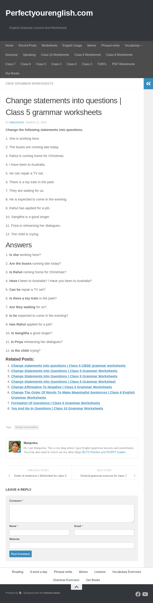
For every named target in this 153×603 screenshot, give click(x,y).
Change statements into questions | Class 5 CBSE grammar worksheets (68, 366)
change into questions (26, 427)
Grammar (11, 54)
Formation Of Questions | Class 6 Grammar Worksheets (55, 403)
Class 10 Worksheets (55, 54)
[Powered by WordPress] (20, 593)
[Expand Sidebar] (148, 83)
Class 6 (26, 64)
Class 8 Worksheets (119, 54)
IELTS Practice (91, 452)
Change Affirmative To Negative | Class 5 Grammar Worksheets (61, 387)
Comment (16, 500)
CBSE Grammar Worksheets (30, 83)
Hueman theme (52, 592)
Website (14, 539)
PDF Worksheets (123, 64)
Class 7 (10, 64)
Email (78, 526)
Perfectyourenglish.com (49, 13)
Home (9, 45)
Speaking (29, 54)
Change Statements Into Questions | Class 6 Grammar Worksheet (63, 382)
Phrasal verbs (110, 45)
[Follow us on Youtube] (144, 594)
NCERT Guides (116, 452)
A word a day (38, 571)
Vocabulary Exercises (126, 571)
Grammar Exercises (66, 580)
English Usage (72, 45)
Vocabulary (132, 45)
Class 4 (56, 64)
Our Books (12, 73)
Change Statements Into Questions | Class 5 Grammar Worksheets (64, 371)
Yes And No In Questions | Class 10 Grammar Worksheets (57, 408)
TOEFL (102, 64)
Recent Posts (27, 45)
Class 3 (72, 64)
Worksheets (49, 45)
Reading (17, 571)
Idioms (91, 45)
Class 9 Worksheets (87, 54)
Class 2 (87, 64)
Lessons (100, 571)
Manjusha (17, 122)
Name (13, 526)
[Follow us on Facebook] (138, 594)
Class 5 (41, 64)
